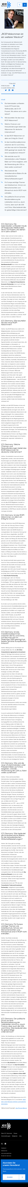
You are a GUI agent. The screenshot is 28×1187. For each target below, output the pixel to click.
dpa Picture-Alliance (21, 1108)
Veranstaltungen (5, 1136)
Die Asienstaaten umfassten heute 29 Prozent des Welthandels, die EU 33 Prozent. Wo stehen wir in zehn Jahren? (15, 109)
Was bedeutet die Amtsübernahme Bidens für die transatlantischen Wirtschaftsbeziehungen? (15, 175)
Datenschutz (4, 1150)
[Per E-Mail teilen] (12, 90)
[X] (2, 1144)
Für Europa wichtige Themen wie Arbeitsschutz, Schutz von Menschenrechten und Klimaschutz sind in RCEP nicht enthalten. (15, 188)
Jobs (20, 1136)
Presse (15, 1133)
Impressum (3, 1148)
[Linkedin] (5, 1144)
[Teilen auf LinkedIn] (9, 90)
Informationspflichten (6, 1153)
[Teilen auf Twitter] (6, 90)
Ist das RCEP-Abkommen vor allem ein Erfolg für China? (15, 137)
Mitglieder (15, 1136)
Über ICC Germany (6, 1133)
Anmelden (10, 1177)
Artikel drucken (5, 85)
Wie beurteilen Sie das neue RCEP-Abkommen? (14, 119)
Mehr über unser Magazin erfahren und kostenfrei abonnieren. (13, 1102)
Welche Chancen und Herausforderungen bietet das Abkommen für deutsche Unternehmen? (15, 128)
